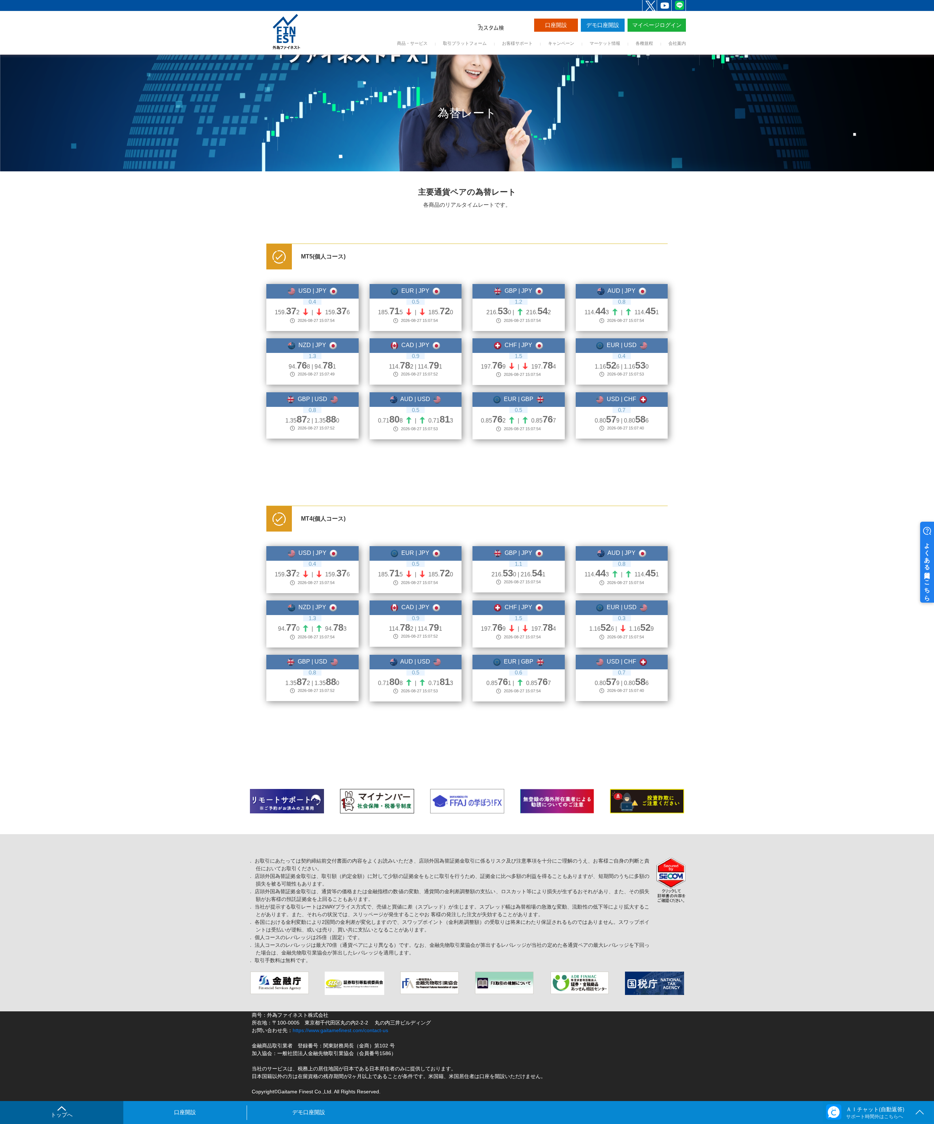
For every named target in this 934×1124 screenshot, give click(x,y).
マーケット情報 (605, 43)
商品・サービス (412, 43)
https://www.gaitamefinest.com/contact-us (340, 1030)
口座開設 (556, 25)
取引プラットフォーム (465, 43)
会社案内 (677, 43)
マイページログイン (657, 25)
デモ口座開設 (602, 25)
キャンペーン (561, 43)
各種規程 (644, 43)
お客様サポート (517, 43)
